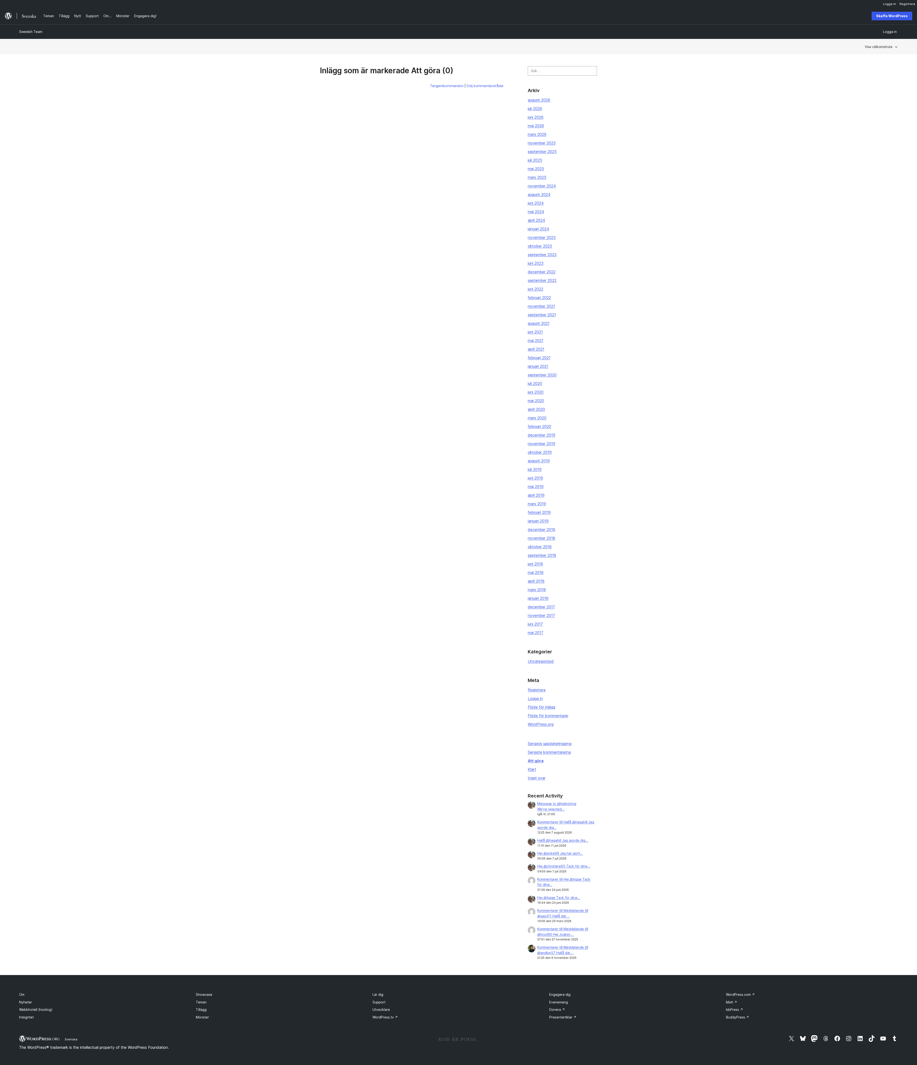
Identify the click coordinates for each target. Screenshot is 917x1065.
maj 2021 (535, 340)
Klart (532, 769)
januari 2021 (538, 366)
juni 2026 (536, 117)
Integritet (26, 1017)
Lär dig (378, 994)
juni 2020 (536, 392)
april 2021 (536, 349)
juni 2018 (535, 563)
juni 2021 (535, 332)
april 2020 (536, 409)
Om (21, 994)
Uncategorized (541, 661)
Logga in (535, 698)
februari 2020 (539, 426)
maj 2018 (536, 572)
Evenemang (558, 1002)
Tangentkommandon (447, 86)
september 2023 (542, 254)
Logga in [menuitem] (889, 4)
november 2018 (541, 538)
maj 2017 (535, 632)
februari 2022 (539, 297)
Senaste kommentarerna (549, 752)
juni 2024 (536, 203)
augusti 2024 (539, 194)
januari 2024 (538, 228)
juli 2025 (535, 160)
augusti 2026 (539, 100)
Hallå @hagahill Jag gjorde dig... (562, 840)
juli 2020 (535, 383)
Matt (731, 1002)
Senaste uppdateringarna (549, 743)
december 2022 (541, 271)
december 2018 (541, 529)
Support (379, 1002)
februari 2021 (539, 357)
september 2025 (542, 151)
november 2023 (542, 237)
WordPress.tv (385, 1017)
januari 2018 (538, 598)
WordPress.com (740, 994)
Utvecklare (381, 1009)
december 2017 (541, 606)
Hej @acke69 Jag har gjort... (560, 853)
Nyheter (25, 1002)
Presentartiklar (562, 1017)
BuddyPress (737, 1017)
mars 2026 (537, 134)
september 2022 (542, 280)
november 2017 (541, 615)
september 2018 (542, 555)
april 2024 (536, 220)
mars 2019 (537, 503)
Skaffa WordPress (892, 16)
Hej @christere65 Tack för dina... (563, 866)
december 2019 (541, 435)
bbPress (734, 1009)
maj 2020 (536, 400)
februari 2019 (539, 512)
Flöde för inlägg (541, 707)
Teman (201, 1002)
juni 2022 (535, 289)
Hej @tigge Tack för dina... (558, 898)
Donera (557, 1009)
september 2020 (542, 374)
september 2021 (542, 314)
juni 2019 (535, 478)
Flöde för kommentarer (548, 715)
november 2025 (542, 143)
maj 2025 (536, 168)
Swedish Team (30, 32)
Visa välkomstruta (878, 47)
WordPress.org (541, 724)
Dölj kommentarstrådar (485, 86)
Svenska (71, 1039)
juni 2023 (536, 263)
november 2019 (541, 443)
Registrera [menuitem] (907, 4)
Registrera (536, 689)
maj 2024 (536, 211)
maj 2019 (536, 486)
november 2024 (542, 186)
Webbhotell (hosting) (36, 1009)
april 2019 (536, 495)
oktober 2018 (540, 546)
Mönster (202, 1017)
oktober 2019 (540, 452)
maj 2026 (536, 125)
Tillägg (201, 1009)
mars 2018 (537, 589)
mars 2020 (537, 417)
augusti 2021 (538, 323)
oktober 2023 (540, 246)
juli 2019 (535, 469)
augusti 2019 (539, 460)
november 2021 (541, 306)
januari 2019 (538, 521)
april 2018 (536, 581)
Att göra (536, 760)
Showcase (204, 994)
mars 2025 (537, 177)
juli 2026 (535, 108)
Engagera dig (559, 994)
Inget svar (536, 778)
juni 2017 (535, 624)
